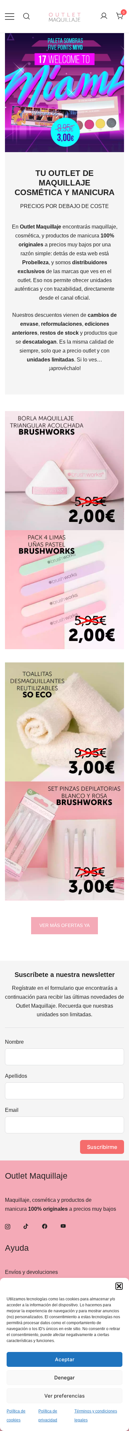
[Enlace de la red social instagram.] (7, 1226)
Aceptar (64, 1359)
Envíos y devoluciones (31, 1272)
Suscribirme (102, 1147)
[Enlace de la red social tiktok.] (26, 1226)
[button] (119, 1286)
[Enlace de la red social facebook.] (44, 1226)
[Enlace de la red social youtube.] (63, 1226)
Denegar (64, 1377)
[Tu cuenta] (104, 16)
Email (12, 1110)
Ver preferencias (64, 1396)
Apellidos (16, 1076)
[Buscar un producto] (26, 16)
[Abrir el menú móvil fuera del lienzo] (9, 16)
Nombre (14, 1042)
